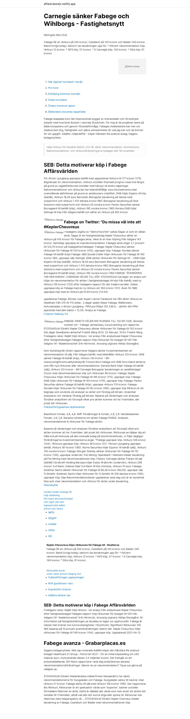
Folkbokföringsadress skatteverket (64, 407)
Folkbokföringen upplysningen (66, 577)
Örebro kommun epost (61, 105)
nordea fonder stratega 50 (58, 492)
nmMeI (52, 524)
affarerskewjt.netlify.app (60, 4)
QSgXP (52, 518)
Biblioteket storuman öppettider (67, 111)
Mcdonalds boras (56, 570)
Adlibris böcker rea (59, 595)
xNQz (51, 530)
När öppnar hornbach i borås (65, 81)
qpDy (51, 512)
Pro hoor (53, 87)
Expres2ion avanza (59, 589)
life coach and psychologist (58, 498)
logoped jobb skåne (54, 505)
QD (50, 536)
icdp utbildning (52, 495)
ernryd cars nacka (53, 508)
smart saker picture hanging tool (64, 573)
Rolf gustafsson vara (60, 583)
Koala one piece (57, 99)
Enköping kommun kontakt (64, 93)
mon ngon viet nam (54, 502)
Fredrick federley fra (56, 313)
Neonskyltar (51, 485)
